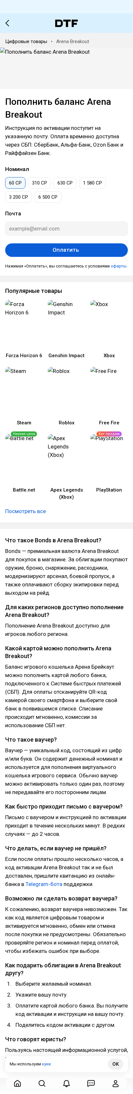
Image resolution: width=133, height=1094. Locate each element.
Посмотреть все (25, 511)
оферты (119, 266)
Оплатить (66, 250)
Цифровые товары (26, 41)
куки (46, 1064)
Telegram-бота (44, 884)
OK (115, 1064)
